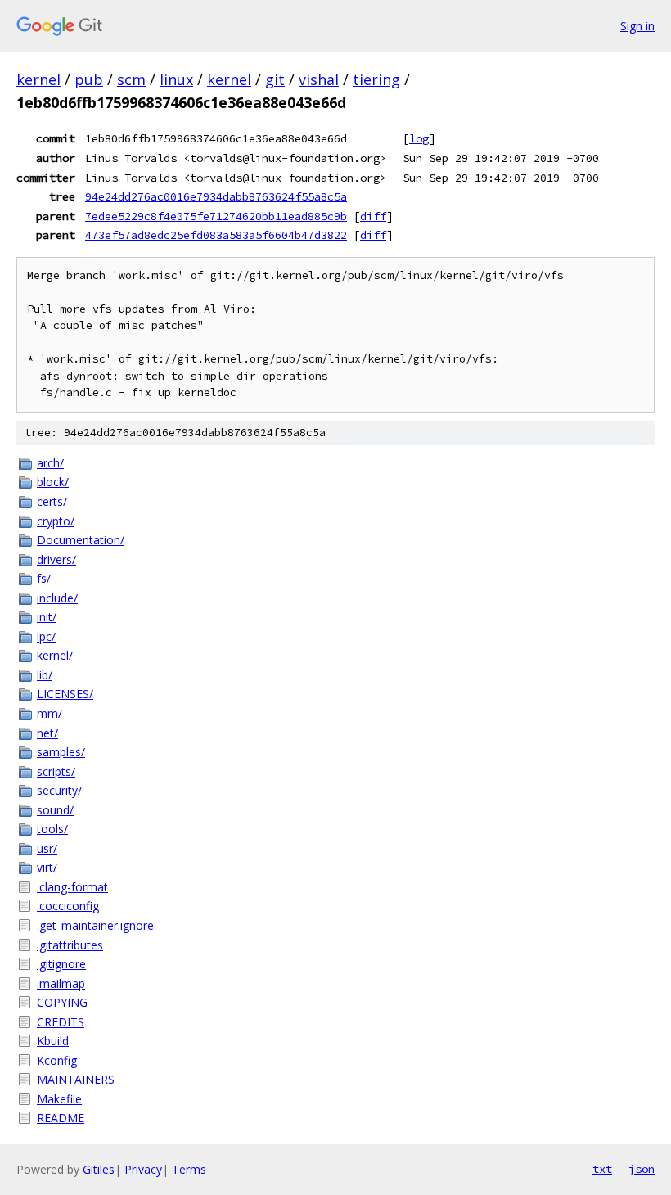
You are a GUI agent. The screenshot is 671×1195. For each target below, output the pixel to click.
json (641, 1168)
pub (88, 79)
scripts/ (56, 771)
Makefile (59, 1099)
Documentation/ (80, 540)
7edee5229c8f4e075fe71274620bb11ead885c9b (216, 216)
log (419, 138)
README (60, 1117)
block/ (53, 481)
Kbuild (53, 1040)
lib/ (44, 675)
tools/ (52, 828)
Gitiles (99, 1169)
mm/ (49, 713)
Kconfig (57, 1060)
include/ (57, 598)
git (275, 79)
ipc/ (46, 636)
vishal (319, 79)
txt (602, 1168)
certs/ (52, 501)
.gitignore (61, 964)
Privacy (143, 1169)
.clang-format (72, 887)
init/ (46, 617)
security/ (59, 790)
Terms (189, 1169)
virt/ (47, 867)
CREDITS (60, 1022)
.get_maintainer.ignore (95, 925)
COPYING (62, 1002)
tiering (376, 79)
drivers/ (56, 559)
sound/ (55, 810)
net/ (47, 733)
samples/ (61, 752)
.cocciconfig (68, 905)
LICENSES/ (65, 693)
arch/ (50, 463)
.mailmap (61, 983)
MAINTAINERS (76, 1079)
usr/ (47, 848)
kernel (38, 79)
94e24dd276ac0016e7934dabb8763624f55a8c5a (216, 196)
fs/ (44, 578)
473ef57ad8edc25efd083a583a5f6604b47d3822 (216, 235)
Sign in (637, 26)
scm (131, 79)
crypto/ (55, 521)
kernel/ (55, 655)
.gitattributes (70, 945)
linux (176, 79)
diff (373, 216)
